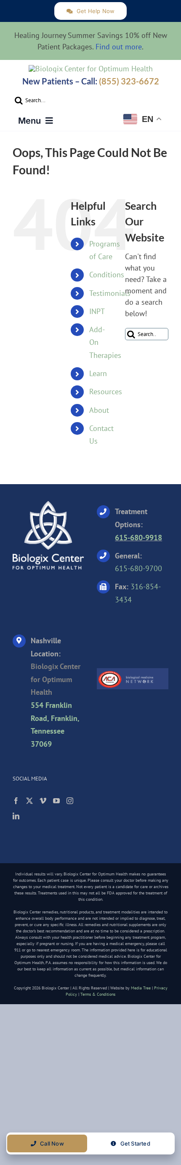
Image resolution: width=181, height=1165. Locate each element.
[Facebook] (16, 800)
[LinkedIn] (16, 816)
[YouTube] (56, 800)
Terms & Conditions (97, 994)
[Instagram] (70, 800)
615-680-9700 (138, 568)
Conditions (106, 274)
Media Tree (141, 988)
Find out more (119, 46)
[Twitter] (29, 800)
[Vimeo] (43, 800)
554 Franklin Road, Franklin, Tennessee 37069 (55, 724)
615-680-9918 (138, 537)
